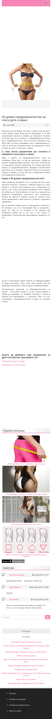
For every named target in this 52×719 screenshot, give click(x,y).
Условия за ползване (17, 699)
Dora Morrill (13, 599)
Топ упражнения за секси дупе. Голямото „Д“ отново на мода (26, 494)
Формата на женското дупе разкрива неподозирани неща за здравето (26, 555)
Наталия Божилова (17, 575)
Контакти (12, 693)
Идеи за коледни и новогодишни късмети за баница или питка (26, 660)
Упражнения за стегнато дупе (13, 365)
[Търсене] (47, 617)
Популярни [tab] (26, 631)
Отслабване (19, 561)
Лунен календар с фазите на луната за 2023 (26, 665)
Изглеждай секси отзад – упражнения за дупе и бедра (26, 464)
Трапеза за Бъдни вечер (26, 655)
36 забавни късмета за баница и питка (26, 642)
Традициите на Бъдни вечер (26, 669)
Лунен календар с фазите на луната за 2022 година (26, 652)
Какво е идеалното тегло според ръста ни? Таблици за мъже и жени (26, 674)
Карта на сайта (15, 711)
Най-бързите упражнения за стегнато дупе (26, 524)
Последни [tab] (26, 636)
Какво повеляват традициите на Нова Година (26, 683)
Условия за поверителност (19, 705)
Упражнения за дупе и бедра (13, 361)
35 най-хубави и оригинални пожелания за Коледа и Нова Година (26, 646)
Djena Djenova (15, 587)
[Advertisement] (26, 35)
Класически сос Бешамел (26, 679)
